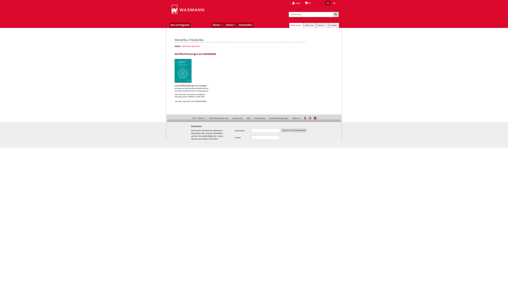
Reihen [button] (229, 25)
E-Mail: (238, 138)
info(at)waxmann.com (219, 118)
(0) (310, 3)
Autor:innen (296, 25)
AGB (248, 118)
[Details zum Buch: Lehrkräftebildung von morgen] (183, 70)
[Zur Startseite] (187, 9)
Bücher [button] (216, 25)
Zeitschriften (245, 25)
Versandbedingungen (278, 118)
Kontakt (333, 25)
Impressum (238, 118)
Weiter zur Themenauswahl (293, 130)
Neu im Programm (180, 25)
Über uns (309, 25)
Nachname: (240, 130)
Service (320, 25)
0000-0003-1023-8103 (191, 46)
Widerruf (296, 118)
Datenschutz (259, 118)
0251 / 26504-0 (198, 118)
